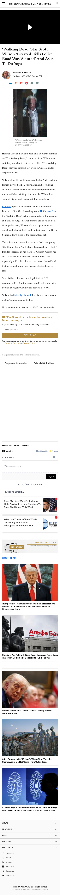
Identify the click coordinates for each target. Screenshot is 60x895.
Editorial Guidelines (44, 363)
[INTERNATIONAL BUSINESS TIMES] (30, 4)
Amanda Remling (23, 72)
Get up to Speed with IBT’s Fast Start (42, 543)
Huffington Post (48, 211)
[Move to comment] (37, 82)
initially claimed (22, 295)
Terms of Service (12, 343)
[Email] (31, 82)
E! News (6, 206)
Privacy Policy (29, 343)
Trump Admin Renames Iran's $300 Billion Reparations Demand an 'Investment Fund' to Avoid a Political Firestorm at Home (28, 606)
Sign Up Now (16, 547)
